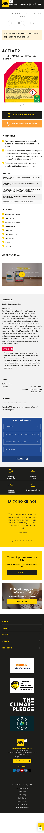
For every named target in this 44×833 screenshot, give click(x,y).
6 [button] (26, 540)
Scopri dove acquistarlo (24, 124)
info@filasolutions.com (22, 757)
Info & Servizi (7, 648)
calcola (20, 459)
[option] (22, 82)
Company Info (22, 791)
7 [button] (28, 540)
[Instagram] (26, 770)
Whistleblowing (22, 804)
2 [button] (23, 105)
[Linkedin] (14, 770)
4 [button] (20, 540)
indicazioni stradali (21, 761)
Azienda (5, 621)
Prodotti (10, 14)
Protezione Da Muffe (34, 14)
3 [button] (18, 540)
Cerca (20, 572)
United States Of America (18, 4)
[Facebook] (18, 770)
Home (4, 14)
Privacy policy (22, 795)
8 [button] (31, 540)
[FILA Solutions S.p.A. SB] (7, 3)
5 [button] (23, 540)
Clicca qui (22, 601)
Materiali (5, 641)
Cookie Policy (22, 798)
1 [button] (20, 105)
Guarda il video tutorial (24, 115)
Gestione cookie (22, 801)
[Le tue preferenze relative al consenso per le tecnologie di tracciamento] (40, 829)
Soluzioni (5, 634)
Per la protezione (20, 14)
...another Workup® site (22, 808)
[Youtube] (22, 770)
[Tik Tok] (29, 770)
